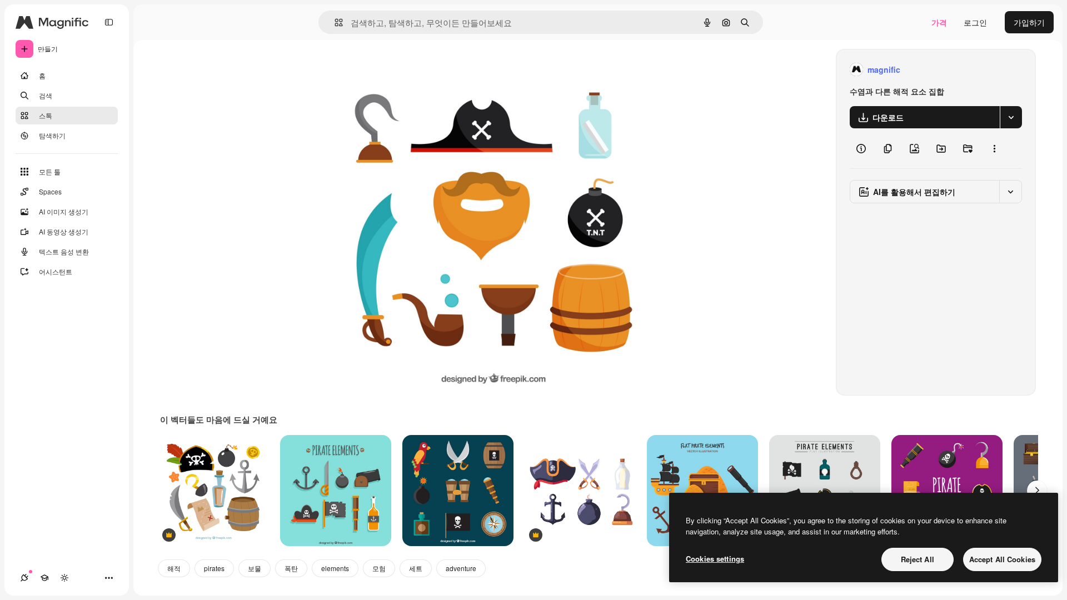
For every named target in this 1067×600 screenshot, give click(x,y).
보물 (254, 568)
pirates (214, 568)
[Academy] (44, 578)
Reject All (917, 559)
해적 (174, 568)
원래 (384, 70)
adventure (461, 568)
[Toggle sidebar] (109, 22)
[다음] (1037, 490)
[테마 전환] (64, 578)
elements (335, 568)
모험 (379, 568)
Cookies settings (715, 558)
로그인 (975, 22)
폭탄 (291, 568)
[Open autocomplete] (334, 22)
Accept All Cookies (1002, 559)
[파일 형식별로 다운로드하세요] (1011, 117)
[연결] (24, 578)
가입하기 (1029, 22)
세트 (415, 568)
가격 (939, 22)
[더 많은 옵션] (994, 148)
